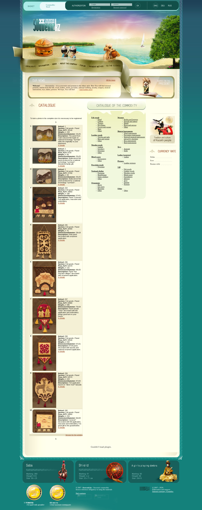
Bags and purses (103, 139)
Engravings (102, 159)
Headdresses (102, 175)
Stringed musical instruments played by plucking (134, 138)
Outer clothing (103, 177)
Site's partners (81, 493)
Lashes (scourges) (124, 155)
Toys (119, 147)
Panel (100, 119)
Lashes (126, 157)
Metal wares (96, 157)
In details (61, 145)
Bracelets (101, 189)
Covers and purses (104, 127)
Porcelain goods (97, 165)
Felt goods (95, 118)
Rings (100, 185)
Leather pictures (130, 163)
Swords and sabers (130, 121)
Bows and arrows (130, 125)
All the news (110, 80)
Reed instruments (130, 143)
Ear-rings (101, 187)
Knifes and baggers (131, 119)
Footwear (101, 173)
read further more (86, 89)
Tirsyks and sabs (104, 137)
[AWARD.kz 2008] (101, 498)
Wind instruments (130, 133)
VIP (119, 167)
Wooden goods (96, 145)
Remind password (119, 7)
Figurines (101, 151)
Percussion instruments (132, 135)
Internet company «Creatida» (163, 491)
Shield (126, 123)
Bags (99, 129)
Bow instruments (130, 141)
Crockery (101, 149)
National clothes (97, 171)
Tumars (100, 123)
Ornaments (95, 183)
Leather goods (96, 135)
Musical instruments (125, 131)
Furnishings (128, 177)
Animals (127, 149)
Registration (96, 7)
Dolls (126, 151)
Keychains (101, 125)
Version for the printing (74, 435)
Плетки (126, 182)
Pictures (121, 161)
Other (100, 131)
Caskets (100, 121)
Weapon (121, 118)
